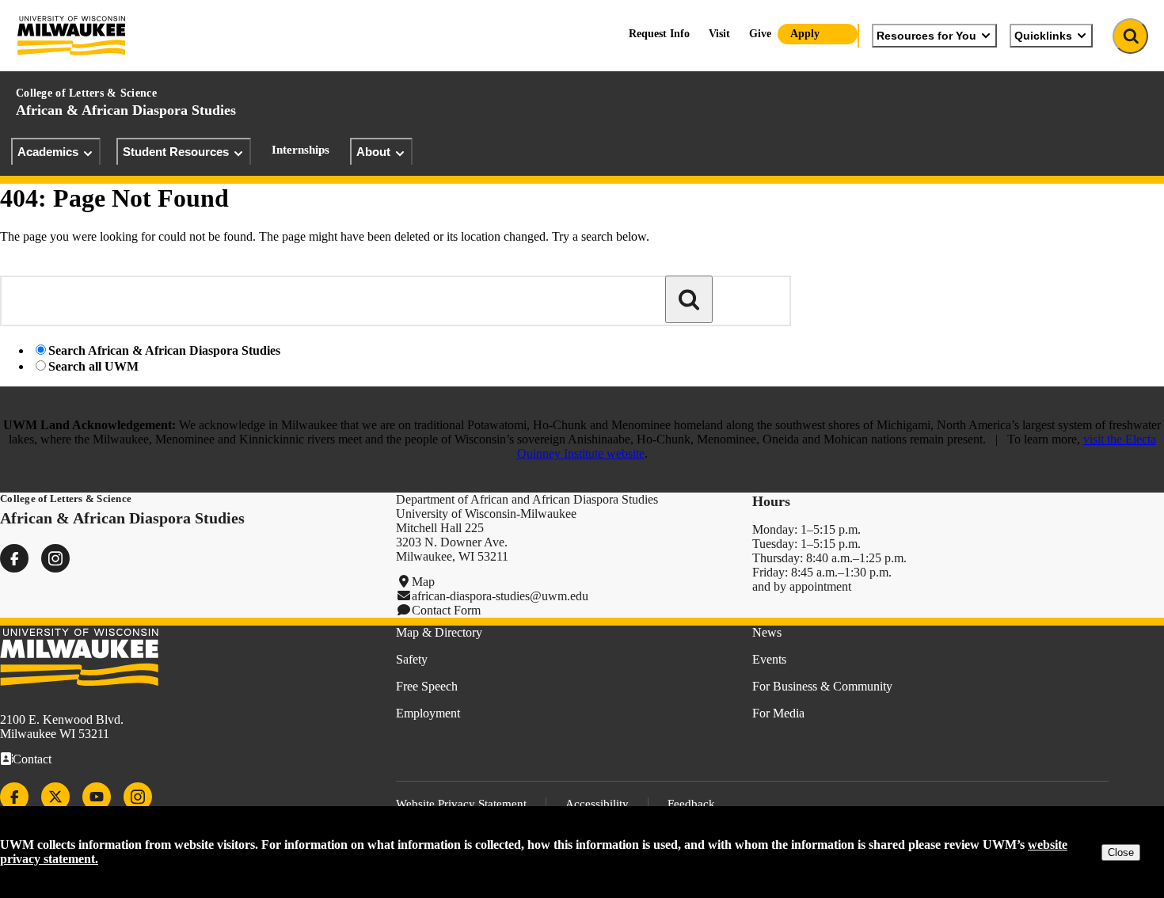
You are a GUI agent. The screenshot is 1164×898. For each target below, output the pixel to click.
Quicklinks (1043, 35)
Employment (428, 713)
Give (760, 34)
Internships (300, 149)
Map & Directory (439, 632)
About (373, 151)
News (767, 632)
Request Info (659, 34)
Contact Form (446, 610)
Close (1121, 852)
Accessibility (597, 803)
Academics (47, 151)
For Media (778, 713)
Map (423, 581)
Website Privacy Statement (461, 803)
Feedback (691, 803)
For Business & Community (822, 686)
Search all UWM (93, 366)
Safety (412, 659)
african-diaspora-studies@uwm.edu (500, 596)
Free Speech (427, 686)
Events (769, 659)
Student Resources (176, 151)
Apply (805, 34)
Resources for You (926, 35)
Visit (719, 34)
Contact (32, 759)
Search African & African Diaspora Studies (164, 350)
